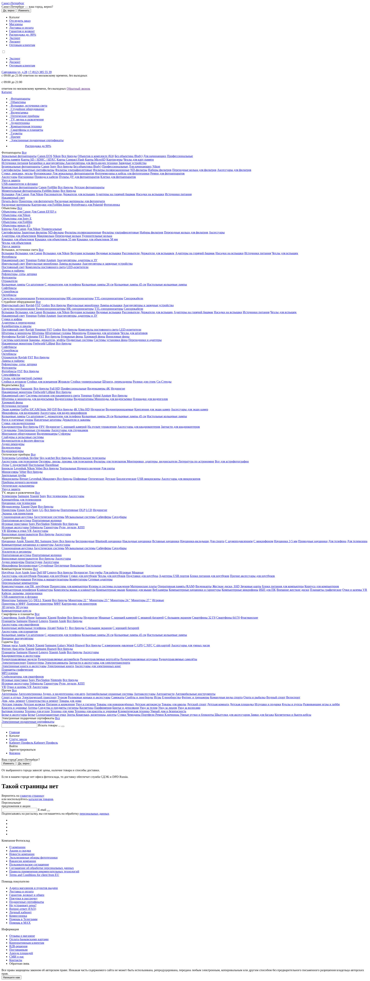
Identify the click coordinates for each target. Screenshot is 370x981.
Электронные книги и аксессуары (24, 666)
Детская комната (218, 704)
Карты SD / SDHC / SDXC (38, 159)
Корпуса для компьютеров (321, 586)
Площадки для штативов (103, 333)
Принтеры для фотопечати (36, 201)
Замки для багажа (262, 714)
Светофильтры (11, 170)
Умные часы (10, 645)
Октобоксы (9, 294)
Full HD (55, 388)
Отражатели (10, 281)
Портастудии (33, 562)
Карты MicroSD (95, 159)
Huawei (33, 621)
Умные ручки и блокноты (197, 714)
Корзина (14, 753)
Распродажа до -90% (22, 34)
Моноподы (79, 333)
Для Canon (22, 194)
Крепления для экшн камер (152, 409)
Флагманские (249, 617)
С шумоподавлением (239, 541)
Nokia (60, 628)
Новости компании (21, 854)
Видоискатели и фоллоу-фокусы (23, 440)
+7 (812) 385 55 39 (40, 72)
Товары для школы (173, 704)
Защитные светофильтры (38, 170)
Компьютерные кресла (16, 610)
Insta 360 (45, 409)
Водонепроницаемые (120, 409)
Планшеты (9, 621)
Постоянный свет (13, 267)
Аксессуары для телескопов (20, 461)
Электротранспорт (14, 662)
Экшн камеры (11, 409)
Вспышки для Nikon (56, 253)
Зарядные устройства (132, 163)
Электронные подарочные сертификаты (37, 140)
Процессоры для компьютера (69, 586)
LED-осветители (77, 267)
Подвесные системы (79, 340)
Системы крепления (15, 340)
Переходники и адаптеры (145, 340)
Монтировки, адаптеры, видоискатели (152, 461)
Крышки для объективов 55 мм (55, 239)
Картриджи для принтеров (79, 603)
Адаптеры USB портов (174, 576)
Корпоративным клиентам (26, 942)
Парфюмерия (103, 707)
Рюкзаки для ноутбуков (52, 576)
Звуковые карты (250, 586)
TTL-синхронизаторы (108, 298)
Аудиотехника (20, 123)
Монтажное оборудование (19, 433)
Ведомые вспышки (108, 253)
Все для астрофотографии (232, 461)
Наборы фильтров (160, 170)
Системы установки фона (111, 340)
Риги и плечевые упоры (17, 419)
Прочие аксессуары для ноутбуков (252, 576)
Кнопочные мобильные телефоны (24, 628)
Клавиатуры (45, 589)
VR (4, 530)
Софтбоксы (9, 288)
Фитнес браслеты (13, 648)
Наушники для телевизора (19, 503)
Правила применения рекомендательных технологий (44, 871)
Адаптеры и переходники (18, 322)
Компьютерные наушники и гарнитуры (28, 544)
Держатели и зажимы (76, 419)
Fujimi (41, 260)
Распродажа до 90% (38, 146)
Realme (61, 617)
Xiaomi (34, 496)
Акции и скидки (20, 850)
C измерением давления (117, 645)
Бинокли (7, 468)
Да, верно (8, 10)
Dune (33, 506)
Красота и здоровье (14, 707)
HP (44, 572)
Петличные (61, 565)
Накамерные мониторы (17, 343)
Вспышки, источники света (29, 105)
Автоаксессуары (145, 694)
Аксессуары (9, 177)
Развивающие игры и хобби (321, 704)
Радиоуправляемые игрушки (139, 659)
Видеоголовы (64, 399)
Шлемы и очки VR (19, 530)
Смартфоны (9, 617)
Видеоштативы (84, 399)
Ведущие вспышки (82, 253)
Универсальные (51, 229)
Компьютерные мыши (110, 589)
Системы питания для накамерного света (53, 395)
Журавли (64, 381)
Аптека (32, 707)
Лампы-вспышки (70, 263)
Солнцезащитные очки (51, 714)
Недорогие (118, 388)
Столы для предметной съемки (22, 378)
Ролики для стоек (144, 381)
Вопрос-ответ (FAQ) (22, 908)
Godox (45, 305)
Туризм (62, 697)
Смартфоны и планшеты (27, 129)
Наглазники (26, 177)
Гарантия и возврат (22, 31)
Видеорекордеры (13, 451)
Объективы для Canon (16, 211)
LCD (89, 510)
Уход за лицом (167, 707)
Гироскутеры (35, 662)
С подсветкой (19, 465)
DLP (82, 510)
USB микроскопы (149, 478)
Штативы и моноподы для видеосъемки (28, 399)
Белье (31, 714)
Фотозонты (9, 277)
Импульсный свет (13, 263)
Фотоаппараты (20, 98)
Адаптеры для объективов (19, 235)
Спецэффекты (11, 374)
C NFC (148, 645)
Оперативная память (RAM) (176, 586)
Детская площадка (242, 704)
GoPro (25, 409)
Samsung (23, 496)
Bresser (24, 478)
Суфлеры (64, 433)
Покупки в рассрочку (23, 898)
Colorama (32, 336)
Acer (28, 510)
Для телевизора (357, 541)
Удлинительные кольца (97, 235)
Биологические (126, 478)
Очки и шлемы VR (354, 589)
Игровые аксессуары (15, 527)
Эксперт (14, 38)
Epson (21, 510)
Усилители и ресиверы (16, 551)
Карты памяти (11, 159)
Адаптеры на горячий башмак (115, 194)
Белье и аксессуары (14, 714)
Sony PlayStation (39, 523)
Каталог (7, 92)
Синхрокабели (133, 298)
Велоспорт (293, 697)
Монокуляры (10, 471)
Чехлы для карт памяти (138, 159)
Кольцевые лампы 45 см (130, 284)
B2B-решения (18, 946)
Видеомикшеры (47, 433)
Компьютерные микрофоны (240, 589)
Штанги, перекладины (117, 381)
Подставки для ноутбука (142, 576)
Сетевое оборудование (16, 579)
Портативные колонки (47, 520)
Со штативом (35, 284)
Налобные (52, 465)
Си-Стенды (164, 381)
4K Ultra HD (82, 409)
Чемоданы (134, 714)
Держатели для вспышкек (157, 253)
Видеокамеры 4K (98, 388)
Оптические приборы (25, 116)
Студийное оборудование (27, 109)
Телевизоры (9, 496)
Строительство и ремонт (42, 700)
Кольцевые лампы (13, 284)
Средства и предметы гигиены (58, 707)
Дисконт (14, 41)
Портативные (69, 510)
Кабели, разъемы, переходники (22, 593)
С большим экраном (178, 617)
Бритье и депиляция (125, 707)
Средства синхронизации (18, 298)
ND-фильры (56, 232)
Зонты (71, 714)
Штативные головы (58, 333)
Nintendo (56, 523)
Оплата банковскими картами (29, 939)
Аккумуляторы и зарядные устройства (107, 263)
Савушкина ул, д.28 (14, 72)
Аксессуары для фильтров (234, 170)
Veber (39, 468)
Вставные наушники (165, 541)
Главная (14, 732)
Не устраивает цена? (22, 905)
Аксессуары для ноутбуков (19, 576)
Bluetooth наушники (108, 541)
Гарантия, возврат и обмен (26, 895)
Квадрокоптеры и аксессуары (21, 655)
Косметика (86, 707)
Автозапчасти (165, 694)
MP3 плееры (10, 673)
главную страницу (32, 795)
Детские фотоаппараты (89, 187)
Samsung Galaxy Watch (59, 645)
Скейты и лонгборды (139, 697)
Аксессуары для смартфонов (20, 624)
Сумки (122, 714)
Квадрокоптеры (12, 426)
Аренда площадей (21, 953)
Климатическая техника (134, 711)
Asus (33, 572)
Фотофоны (9, 336)
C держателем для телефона (63, 416)
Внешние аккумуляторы (17, 638)
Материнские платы (143, 586)
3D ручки (22, 607)
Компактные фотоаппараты (20, 187)
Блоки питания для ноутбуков (209, 576)
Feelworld (39, 343)
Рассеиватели (53, 194)
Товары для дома (70, 700)
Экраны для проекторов (17, 513)
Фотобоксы (9, 256)
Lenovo (52, 572)
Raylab (30, 305)
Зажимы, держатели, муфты (47, 340)
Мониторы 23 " (99, 600)
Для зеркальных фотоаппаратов (73, 173)
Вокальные (77, 565)
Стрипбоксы (10, 291)
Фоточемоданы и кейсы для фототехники (122, 173)
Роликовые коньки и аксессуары (89, 697)
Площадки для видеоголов (150, 399)
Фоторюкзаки (43, 173)
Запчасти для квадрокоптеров (180, 426)
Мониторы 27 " (141, 600)
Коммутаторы (78, 579)
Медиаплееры (11, 506)
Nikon (57, 156)
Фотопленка (112, 204)
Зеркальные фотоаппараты (19, 156)
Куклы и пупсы (292, 704)
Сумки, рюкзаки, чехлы (17, 173)
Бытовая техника (13, 711)
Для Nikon (36, 194)
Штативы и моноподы (16, 333)
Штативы (38, 333)
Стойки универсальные (86, 381)
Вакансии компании (22, 861)
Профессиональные (180, 156)
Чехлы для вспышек (285, 253)
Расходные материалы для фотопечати (80, 201)
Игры (157, 697)
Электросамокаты (56, 662)
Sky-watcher (48, 458)
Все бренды (69, 156)
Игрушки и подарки (268, 704)
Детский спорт (196, 704)
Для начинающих (154, 156)
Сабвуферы (103, 517)
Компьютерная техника (26, 126)
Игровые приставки (15, 523)
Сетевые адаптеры (100, 579)
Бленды (7, 229)
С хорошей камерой (74, 426)
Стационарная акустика (17, 517)
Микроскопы (10, 478)
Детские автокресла (148, 704)
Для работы (111, 572)
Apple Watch (26, 645)
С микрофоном (263, 541)
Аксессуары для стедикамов (69, 430)
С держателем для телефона (63, 284)
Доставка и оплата (21, 27)
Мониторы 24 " (120, 600)
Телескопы (9, 458)
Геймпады (36, 527)
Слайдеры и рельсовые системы (23, 437)
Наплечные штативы (47, 419)
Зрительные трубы (14, 475)
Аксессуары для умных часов (190, 645)
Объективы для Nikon (16, 215)
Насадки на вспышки (150, 194)
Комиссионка (18, 915)
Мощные (138, 572)
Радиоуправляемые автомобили (58, 659)
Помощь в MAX (20, 922)
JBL (37, 541)
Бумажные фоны (72, 336)
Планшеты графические (325, 589)
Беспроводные (85, 541)
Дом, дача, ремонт (13, 700)
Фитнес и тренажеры (195, 697)
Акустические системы (49, 517)
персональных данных (94, 813)
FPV (42, 426)
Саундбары (119, 517)
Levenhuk (20, 468)
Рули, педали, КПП (72, 527)
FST (38, 305)
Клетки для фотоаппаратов (118, 177)
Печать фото (10, 201)
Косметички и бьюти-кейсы (293, 714)
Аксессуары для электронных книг (98, 666)
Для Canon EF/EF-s (43, 211)
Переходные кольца (68, 235)
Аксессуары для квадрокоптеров (138, 426)
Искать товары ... (49, 725)
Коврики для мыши (139, 589)
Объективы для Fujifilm (17, 222)
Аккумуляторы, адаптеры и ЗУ (77, 260)
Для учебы (96, 572)
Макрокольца (45, 235)
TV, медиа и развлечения (27, 119)
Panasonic (26, 388)
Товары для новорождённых (115, 704)
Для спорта (217, 541)
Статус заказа (18, 739)
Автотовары (10, 694)
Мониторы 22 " (78, 600)
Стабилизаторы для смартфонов (23, 676)
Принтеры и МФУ (14, 603)
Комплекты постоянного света (45, 267)
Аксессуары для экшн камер (189, 409)
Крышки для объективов (18, 239)
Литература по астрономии (196, 461)
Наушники (9, 541)
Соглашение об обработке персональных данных (41, 868)
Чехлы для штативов (134, 333)
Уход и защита (11, 180)
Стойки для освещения (42, 381)
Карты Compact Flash (70, 159)
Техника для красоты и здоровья (96, 711)
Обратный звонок (78, 88)
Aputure (51, 260)
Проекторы (9, 510)
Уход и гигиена (86, 704)
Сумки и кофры (12, 319)
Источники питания (15, 163)
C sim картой (161, 645)
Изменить (23, 10)
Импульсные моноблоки (42, 263)
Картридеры (114, 159)
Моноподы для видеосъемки (113, 399)
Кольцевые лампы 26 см (98, 284)
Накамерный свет (13, 197)
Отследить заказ (19, 20)
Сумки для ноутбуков (83, 576)
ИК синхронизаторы (80, 298)
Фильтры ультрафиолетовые (73, 170)
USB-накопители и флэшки (20, 183)
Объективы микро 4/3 (16, 225)
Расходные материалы (16, 204)
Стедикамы (9, 430)
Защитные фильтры (34, 232)
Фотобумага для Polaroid (87, 204)
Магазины (16, 24)
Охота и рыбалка (254, 697)
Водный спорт (275, 697)
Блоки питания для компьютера (283, 586)
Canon (45, 166)
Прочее (15, 136)
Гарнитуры (51, 527)
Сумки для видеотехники (18, 423)
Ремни (160, 714)
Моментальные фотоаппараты (22, 190)
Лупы (5, 465)
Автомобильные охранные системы (109, 694)
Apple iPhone (26, 617)
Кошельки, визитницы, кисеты (96, 714)
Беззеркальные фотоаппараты (21, 166)
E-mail (42, 809)
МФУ (57, 603)
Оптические (96, 478)
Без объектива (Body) (129, 156)
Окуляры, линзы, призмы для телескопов (66, 461)
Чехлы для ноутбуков (111, 576)
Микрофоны (10, 565)
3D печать (8, 607)
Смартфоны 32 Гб (203, 617)
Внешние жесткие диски (293, 589)
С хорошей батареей (126, 628)
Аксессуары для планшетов (20, 631)
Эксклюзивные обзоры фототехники (33, 857)
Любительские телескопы (89, 458)
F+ (66, 628)
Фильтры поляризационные (111, 170)
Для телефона (337, 541)
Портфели (148, 714)
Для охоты (108, 468)
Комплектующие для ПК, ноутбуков (25, 586)
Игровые (125, 572)
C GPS (138, 645)
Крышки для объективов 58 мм (97, 239)
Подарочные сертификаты (26, 902)
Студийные (46, 565)
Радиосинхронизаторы (51, 298)
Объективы (18, 102)
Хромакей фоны (94, 336)
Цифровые (80, 478)
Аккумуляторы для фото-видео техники (91, 163)
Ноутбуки (8, 572)
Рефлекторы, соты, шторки (19, 274)
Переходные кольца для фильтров (194, 170)
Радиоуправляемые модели (19, 659)
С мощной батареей (151, 617)
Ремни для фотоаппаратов (167, 173)
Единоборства (171, 697)
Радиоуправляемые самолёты (178, 659)
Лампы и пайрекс (13, 270)
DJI (54, 409)
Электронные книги (60, 666)
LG (41, 510)
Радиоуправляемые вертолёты (100, 659)
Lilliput (50, 343)
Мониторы (9, 600)
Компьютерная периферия (19, 589)
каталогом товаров (41, 799)
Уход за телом (148, 707)
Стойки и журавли (14, 381)
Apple (20, 541)
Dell (39, 572)
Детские (110, 478)
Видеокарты (203, 586)
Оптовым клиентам (22, 45)
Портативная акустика (16, 520)
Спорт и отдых (11, 697)
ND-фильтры (138, 170)
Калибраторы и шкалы (16, 326)
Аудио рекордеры (13, 444)
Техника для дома (62, 711)
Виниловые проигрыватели (20, 534)
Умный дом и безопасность (168, 711)
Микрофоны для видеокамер (20, 412)
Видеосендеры (11, 447)
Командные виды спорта (226, 697)
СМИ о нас (16, 956)
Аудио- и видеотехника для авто (64, 694)
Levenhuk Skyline (27, 458)
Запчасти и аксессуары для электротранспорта (99, 662)
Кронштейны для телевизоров (21, 499)
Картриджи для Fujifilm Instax (50, 204)
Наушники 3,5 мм (285, 541)
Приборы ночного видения (19, 482)
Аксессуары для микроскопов (180, 478)
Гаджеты (16, 133)
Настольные (37, 465)
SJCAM (34, 409)
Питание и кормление (60, 704)
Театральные (68, 468)
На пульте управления (102, 426)
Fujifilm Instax (51, 190)
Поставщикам (18, 949)
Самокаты (117, 697)
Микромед (49, 478)
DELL (37, 600)
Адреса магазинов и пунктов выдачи (33, 888)
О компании (17, 847)
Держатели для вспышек (79, 194)
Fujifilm (52, 187)
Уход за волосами (189, 707)
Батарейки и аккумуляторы (47, 163)
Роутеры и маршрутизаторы (50, 579)
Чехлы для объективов (16, 242)
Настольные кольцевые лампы (167, 284)
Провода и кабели (46, 177)
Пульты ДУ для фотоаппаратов (79, 177)
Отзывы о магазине (22, 935)
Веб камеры (160, 589)
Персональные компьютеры (20, 582)
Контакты (15, 960)
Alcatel (51, 628)
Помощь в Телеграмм (23, 919)
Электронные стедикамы (33, 430)
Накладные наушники (136, 541)
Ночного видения (88, 468)
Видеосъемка (19, 112)
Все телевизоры (57, 496)
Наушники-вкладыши (194, 541)
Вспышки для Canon (28, 253)
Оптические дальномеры (18, 485)
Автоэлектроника (30, 694)
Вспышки (8, 194)
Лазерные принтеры (39, 603)
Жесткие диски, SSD (226, 586)
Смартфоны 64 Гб (228, 617)
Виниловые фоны (118, 336)
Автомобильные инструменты (195, 694)
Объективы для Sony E (17, 218)
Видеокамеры (11, 388)
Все (24, 152)
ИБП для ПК (267, 589)
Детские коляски (34, 704)
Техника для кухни (37, 711)
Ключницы (172, 714)
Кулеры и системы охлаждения (109, 586)
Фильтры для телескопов (110, 461)
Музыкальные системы (80, 517)
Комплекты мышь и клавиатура (74, 589)
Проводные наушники (313, 541)
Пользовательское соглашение (29, 864)
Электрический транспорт (39, 697)
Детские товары (12, 704)
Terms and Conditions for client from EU (34, 875)
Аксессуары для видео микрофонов (63, 412)
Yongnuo (31, 260)
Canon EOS (44, 156)
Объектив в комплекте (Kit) (96, 156)
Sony (53, 166)
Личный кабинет (20, 912)
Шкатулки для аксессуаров (233, 714)
